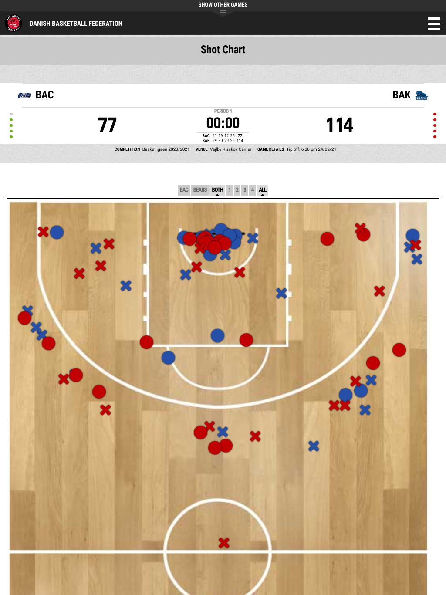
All (262, 190)
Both (217, 190)
